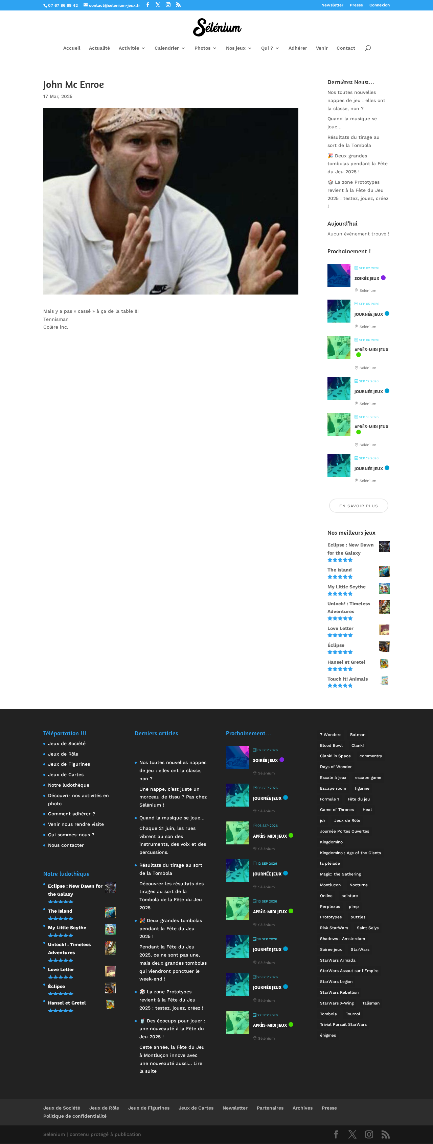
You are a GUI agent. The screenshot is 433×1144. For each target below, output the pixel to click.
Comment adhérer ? (71, 813)
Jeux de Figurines (69, 764)
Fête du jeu (359, 799)
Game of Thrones (337, 809)
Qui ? (267, 48)
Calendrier (167, 48)
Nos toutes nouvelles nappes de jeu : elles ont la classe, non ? (356, 100)
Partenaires (270, 1108)
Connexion (379, 5)
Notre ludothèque (68, 785)
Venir (322, 48)
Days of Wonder (336, 766)
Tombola (328, 1014)
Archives (303, 1108)
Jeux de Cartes (66, 774)
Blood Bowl (331, 745)
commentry (371, 756)
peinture (349, 895)
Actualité (99, 48)
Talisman (371, 1003)
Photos (202, 48)
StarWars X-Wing (337, 1003)
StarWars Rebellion (339, 992)
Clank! (357, 745)
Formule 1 (329, 799)
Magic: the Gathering (340, 874)
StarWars (360, 949)
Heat (367, 809)
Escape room (333, 788)
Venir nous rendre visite (76, 824)
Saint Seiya (368, 927)
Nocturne (358, 885)
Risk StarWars (334, 927)
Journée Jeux (369, 314)
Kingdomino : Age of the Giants (350, 852)
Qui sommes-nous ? (71, 834)
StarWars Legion (336, 981)
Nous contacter (66, 845)
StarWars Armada (338, 960)
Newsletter (332, 5)
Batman (357, 734)
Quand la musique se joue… (171, 817)
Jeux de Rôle (63, 754)
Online (326, 895)
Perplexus (330, 906)
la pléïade (330, 863)
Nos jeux (236, 48)
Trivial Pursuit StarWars (343, 1024)
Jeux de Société (67, 743)
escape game (368, 777)
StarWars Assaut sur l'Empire (349, 970)
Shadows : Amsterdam (342, 938)
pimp (354, 906)
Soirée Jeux (367, 278)
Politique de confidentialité (75, 1116)
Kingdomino (331, 842)
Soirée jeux (331, 949)
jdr (322, 820)
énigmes (328, 1035)
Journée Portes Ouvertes (344, 831)
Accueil (71, 48)
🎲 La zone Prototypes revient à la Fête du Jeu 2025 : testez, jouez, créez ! (171, 1000)
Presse (356, 5)
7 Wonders (330, 734)
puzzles (357, 917)
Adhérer (298, 48)
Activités (129, 48)
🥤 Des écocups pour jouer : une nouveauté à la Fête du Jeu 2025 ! (172, 1029)
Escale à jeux (333, 777)
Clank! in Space (335, 756)
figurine (362, 788)
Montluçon (330, 885)
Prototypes (331, 917)
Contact (346, 48)
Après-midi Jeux (371, 350)
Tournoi (353, 1014)
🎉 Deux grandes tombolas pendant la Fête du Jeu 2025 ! (357, 164)
